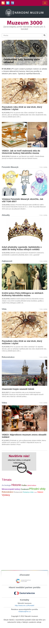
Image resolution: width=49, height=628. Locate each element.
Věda (4, 309)
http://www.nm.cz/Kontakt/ (24, 605)
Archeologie (6, 485)
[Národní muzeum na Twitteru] (8, 3)
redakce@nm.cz (24, 611)
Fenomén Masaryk (10, 167)
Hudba (24, 485)
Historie (16, 484)
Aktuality (6, 215)
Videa (4, 403)
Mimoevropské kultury (11, 489)
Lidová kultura (31, 485)
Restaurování (18, 492)
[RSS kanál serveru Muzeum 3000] (3, 3)
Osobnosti (25, 489)
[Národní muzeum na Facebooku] (13, 3)
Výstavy (6, 495)
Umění (35, 492)
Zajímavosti (7, 261)
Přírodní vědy (37, 488)
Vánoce (40, 492)
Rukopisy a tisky (28, 492)
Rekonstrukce (8, 357)
